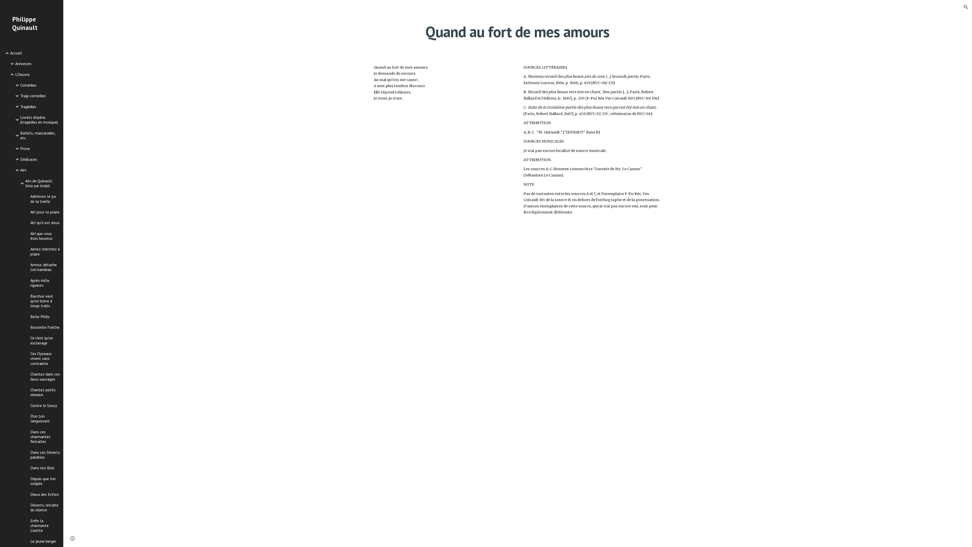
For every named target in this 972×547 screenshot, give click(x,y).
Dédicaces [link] (28, 159)
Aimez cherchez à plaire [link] (45, 251)
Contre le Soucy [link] (43, 405)
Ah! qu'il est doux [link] (44, 222)
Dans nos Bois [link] (42, 467)
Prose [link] (25, 148)
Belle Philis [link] (40, 316)
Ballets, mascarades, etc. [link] (37, 135)
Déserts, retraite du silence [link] (44, 507)
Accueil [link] (16, 52)
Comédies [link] (28, 85)
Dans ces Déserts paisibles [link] (45, 455)
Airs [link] (23, 169)
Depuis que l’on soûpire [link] (43, 481)
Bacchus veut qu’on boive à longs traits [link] (41, 301)
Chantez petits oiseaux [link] (43, 392)
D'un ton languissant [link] (40, 418)
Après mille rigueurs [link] (39, 283)
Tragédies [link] (28, 106)
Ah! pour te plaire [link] (44, 211)
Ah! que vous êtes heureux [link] (41, 236)
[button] (966, 7)
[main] (517, 31)
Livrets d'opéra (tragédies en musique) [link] (39, 120)
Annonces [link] (23, 63)
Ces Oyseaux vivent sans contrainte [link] (41, 358)
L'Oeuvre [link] (22, 74)
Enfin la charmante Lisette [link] (39, 525)
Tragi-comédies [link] (33, 95)
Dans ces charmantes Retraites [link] (40, 436)
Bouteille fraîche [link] (44, 327)
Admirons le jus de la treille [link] (43, 199)
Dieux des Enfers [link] (44, 494)
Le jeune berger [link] (43, 541)
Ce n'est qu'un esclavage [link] (41, 340)
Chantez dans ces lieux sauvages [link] (45, 376)
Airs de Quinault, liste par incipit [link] (39, 183)
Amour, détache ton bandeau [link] (43, 267)
